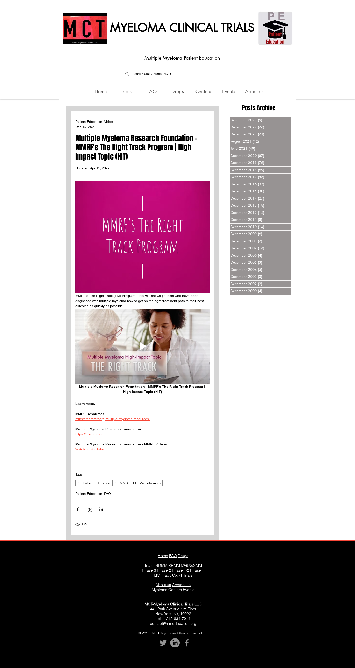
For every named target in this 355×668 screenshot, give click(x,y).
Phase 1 (197, 570)
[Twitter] (163, 642)
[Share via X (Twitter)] (89, 509)
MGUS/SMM (191, 565)
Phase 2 (164, 570)
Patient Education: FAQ (93, 494)
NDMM (161, 565)
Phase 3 (149, 570)
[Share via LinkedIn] (101, 509)
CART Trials (182, 575)
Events (188, 589)
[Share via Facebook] (77, 509)
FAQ (173, 555)
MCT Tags (162, 575)
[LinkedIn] (175, 642)
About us (163, 584)
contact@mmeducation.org (173, 623)
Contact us (181, 584)
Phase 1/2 (180, 570)
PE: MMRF (122, 483)
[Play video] (142, 346)
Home (163, 555)
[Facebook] (187, 642)
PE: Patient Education (93, 483)
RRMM (174, 565)
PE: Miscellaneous (147, 483)
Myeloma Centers (167, 589)
